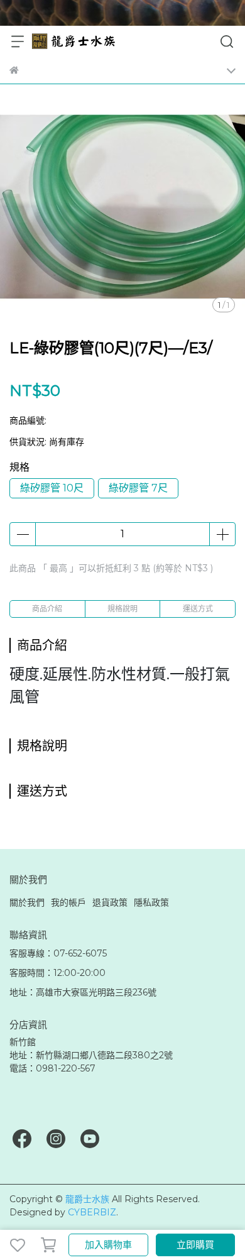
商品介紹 (47, 608)
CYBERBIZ (92, 1212)
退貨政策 (110, 902)
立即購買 (195, 1245)
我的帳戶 (68, 902)
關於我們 (27, 902)
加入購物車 (108, 1245)
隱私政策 (151, 902)
